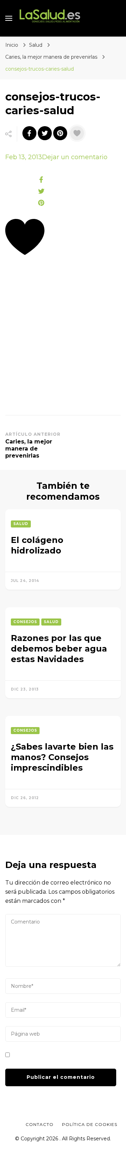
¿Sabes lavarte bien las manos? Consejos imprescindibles (62, 757)
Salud (35, 45)
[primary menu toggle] (8, 18)
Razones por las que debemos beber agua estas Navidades (59, 648)
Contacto (40, 1124)
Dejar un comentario (74, 157)
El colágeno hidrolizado (37, 545)
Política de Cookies (89, 1124)
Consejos (25, 622)
